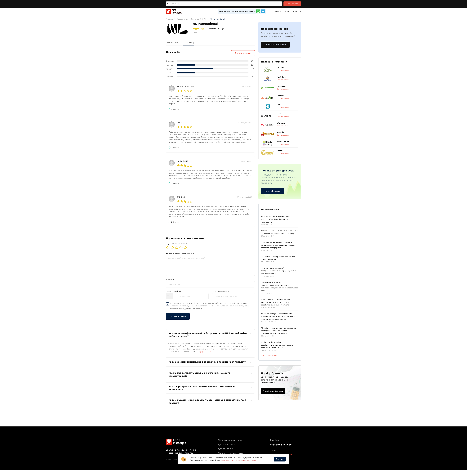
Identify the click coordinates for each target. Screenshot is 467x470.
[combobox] (169, 296)
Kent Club (281, 77)
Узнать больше (272, 191)
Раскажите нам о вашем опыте (180, 253)
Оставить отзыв (243, 53)
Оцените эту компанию (176, 244)
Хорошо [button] (279, 459)
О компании (172, 42)
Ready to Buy (283, 141)
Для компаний (225, 449)
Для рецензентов (227, 444)
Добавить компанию (275, 44)
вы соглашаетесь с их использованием (238, 460)
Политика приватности (230, 440)
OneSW (280, 68)
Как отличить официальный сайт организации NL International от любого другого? (208, 335)
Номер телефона (173, 291)
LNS (278, 104)
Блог (287, 11)
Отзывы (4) (188, 42)
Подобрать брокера (273, 391)
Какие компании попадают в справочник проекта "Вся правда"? (207, 362)
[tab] (174, 43)
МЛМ (195, 33)
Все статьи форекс (269, 355)
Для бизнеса (292, 4)
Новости (297, 11)
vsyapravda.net (205, 351)
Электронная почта (220, 291)
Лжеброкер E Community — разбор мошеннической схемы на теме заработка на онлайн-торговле (277, 302)
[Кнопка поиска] (168, 3)
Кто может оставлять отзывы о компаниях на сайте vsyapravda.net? (199, 374)
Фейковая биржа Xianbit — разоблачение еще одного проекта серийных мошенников (277, 345)
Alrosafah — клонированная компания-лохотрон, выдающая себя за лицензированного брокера (278, 331)
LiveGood (281, 95)
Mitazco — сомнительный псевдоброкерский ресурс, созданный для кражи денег (278, 271)
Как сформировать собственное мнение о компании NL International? (202, 388)
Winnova (281, 123)
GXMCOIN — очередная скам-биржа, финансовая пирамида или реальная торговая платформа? (278, 245)
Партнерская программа (230, 453)
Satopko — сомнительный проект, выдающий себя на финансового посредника (276, 219)
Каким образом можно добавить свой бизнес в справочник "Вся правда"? (207, 401)
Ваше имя (170, 279)
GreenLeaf (281, 86)
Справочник (276, 11)
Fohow (280, 151)
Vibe (279, 114)
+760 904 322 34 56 (281, 444)
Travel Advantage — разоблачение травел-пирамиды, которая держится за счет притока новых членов (279, 316)
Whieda (280, 132)
